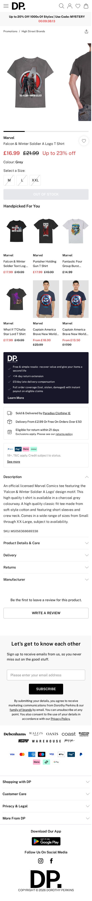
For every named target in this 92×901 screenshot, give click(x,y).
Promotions (10, 31)
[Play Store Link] (44, 835)
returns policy (64, 427)
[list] (44, 83)
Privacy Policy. (58, 712)
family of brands (19, 703)
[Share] (83, 31)
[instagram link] (39, 854)
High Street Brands (33, 31)
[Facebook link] (49, 854)
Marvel (8, 135)
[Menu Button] (6, 6)
